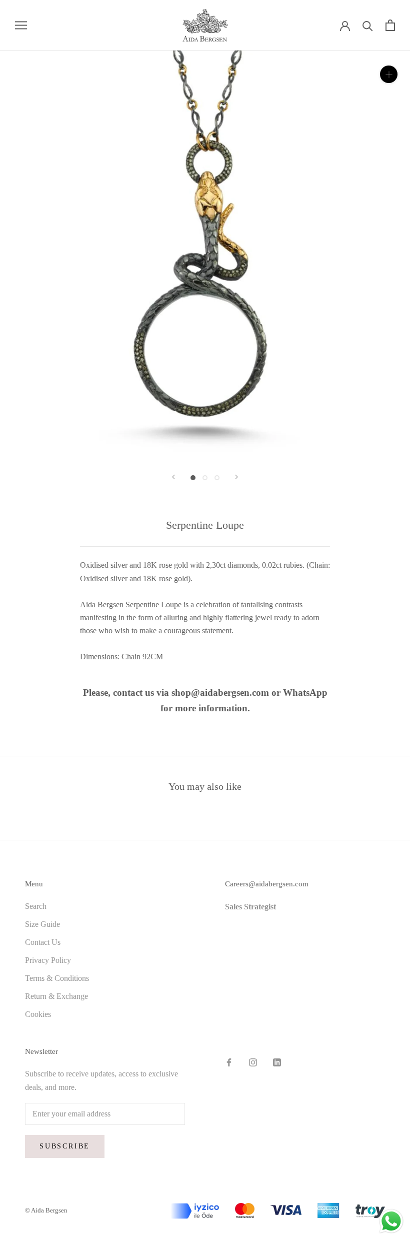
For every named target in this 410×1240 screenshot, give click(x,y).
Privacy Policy (48, 960)
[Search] (367, 25)
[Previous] (173, 477)
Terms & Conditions (57, 978)
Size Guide (42, 924)
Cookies (38, 1014)
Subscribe (65, 1146)
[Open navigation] (21, 25)
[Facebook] (229, 1061)
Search (35, 906)
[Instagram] (253, 1061)
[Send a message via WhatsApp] (391, 1221)
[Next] (236, 477)
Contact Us (42, 942)
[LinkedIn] (277, 1061)
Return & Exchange (56, 996)
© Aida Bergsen (46, 1210)
